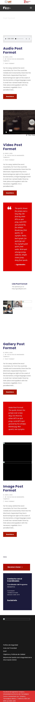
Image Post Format (13, 488)
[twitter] (20, 604)
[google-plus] (11, 604)
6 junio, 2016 (7, 57)
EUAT (5, 651)
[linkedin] (14, 604)
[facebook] (8, 604)
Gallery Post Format (14, 346)
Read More (10, 96)
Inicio (5, 557)
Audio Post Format (12, 50)
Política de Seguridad (10, 645)
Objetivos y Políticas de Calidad (14, 654)
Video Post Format (12, 147)
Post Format (10, 63)
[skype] (17, 604)
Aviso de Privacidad (10, 648)
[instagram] (23, 604)
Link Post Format (19, 284)
